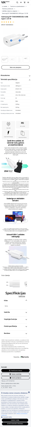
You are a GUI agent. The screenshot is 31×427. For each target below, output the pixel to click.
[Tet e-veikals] (5, 2)
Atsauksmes (5, 75)
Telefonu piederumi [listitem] (7, 8)
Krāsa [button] (6, 301)
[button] (13, 283)
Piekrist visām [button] (15, 420)
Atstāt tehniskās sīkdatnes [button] (15, 423)
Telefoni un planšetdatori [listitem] (17, 6)
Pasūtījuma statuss (16, 370)
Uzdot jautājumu (16, 377)
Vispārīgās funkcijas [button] (10, 319)
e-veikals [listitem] (4, 6)
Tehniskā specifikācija (9, 79)
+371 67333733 (10, 381)
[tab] (15, 75)
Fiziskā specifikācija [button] (10, 326)
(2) (13, 22)
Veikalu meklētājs (16, 374)
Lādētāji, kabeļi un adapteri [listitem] (9, 11)
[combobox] (29, 392)
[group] (15, 40)
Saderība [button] (7, 312)
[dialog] (15, 408)
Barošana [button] (7, 333)
